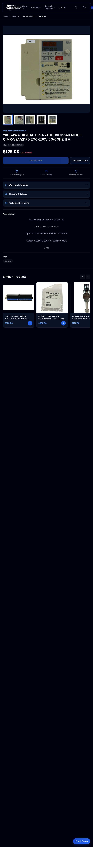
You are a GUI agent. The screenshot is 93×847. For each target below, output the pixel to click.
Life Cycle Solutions (49, 7)
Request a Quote (80, 160)
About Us (24, 7)
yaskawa (7, 261)
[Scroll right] (88, 277)
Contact (62, 7)
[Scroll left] (82, 277)
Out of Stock (36, 160)
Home (5, 16)
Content (35, 7)
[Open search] (76, 7)
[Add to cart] (30, 323)
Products (15, 16)
